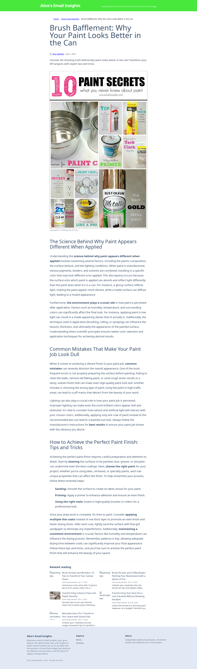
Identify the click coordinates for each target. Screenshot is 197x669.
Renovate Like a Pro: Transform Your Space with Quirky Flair (78, 615)
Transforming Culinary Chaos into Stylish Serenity (79, 595)
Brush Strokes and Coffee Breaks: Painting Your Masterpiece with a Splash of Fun (129, 576)
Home (56, 19)
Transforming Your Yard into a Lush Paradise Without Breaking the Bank (128, 596)
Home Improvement (70, 19)
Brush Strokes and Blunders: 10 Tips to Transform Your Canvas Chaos (78, 576)
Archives (80, 643)
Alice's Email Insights (60, 5)
